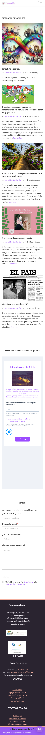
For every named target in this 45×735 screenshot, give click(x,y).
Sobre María (17, 689)
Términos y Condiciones (17, 724)
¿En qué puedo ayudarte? (14, 545)
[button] (39, 729)
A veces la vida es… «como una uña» (17, 238)
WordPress (27, 732)
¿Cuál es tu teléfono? (11, 534)
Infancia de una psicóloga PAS (15, 304)
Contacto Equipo (17, 701)
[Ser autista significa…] (22, 44)
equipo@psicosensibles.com (22, 672)
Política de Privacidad (17, 718)
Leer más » (17, 138)
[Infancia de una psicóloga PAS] (22, 284)
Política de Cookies (17, 721)
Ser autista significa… (11, 69)
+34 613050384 (23, 669)
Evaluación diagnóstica (17, 695)
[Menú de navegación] (40, 3)
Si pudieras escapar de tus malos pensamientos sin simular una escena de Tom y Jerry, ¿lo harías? (22, 110)
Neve (4, 732)
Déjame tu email (10, 524)
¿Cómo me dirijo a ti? (12, 513)
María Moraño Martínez (13, 72)
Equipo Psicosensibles (17, 692)
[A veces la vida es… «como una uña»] (22, 220)
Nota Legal (17, 716)
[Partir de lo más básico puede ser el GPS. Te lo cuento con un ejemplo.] (22, 156)
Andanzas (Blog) (17, 698)
